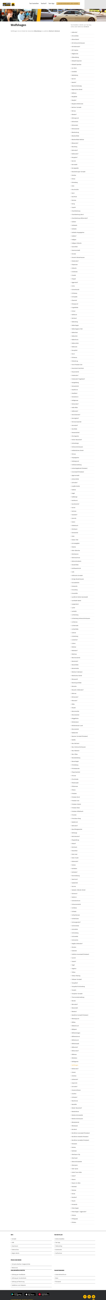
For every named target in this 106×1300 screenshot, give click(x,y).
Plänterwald (75, 783)
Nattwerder (75, 732)
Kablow (74, 489)
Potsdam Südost (76, 804)
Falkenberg (75, 322)
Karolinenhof (75, 504)
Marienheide (75, 668)
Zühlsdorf (74, 1097)
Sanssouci (74, 893)
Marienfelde (75, 665)
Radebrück (75, 822)
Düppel (74, 279)
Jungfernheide (76, 486)
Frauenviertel (75, 372)
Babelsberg (75, 75)
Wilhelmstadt (75, 1043)
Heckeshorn (75, 397)
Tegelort (74, 968)
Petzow (74, 1215)
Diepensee (75, 264)
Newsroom (15, 1267)
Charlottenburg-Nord (78, 214)
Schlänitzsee (75, 918)
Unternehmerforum (60, 1274)
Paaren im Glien (76, 1183)
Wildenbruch (75, 1026)
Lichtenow (74, 622)
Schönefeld (75, 936)
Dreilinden (75, 271)
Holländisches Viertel (77, 450)
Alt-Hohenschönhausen (78, 43)
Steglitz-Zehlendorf (77, 943)
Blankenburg (75, 132)
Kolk (73, 572)
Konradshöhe (75, 582)
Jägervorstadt (75, 475)
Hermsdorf (75, 425)
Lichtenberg (75, 615)
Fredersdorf (75, 375)
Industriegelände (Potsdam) (79, 468)
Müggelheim (75, 718)
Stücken (74, 947)
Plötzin (74, 790)
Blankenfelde (75, 136)
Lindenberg (75, 636)
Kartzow (74, 511)
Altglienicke (75, 53)
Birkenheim (75, 121)
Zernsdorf (74, 1086)
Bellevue (74, 93)
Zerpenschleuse (76, 1090)
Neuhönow (75, 1101)
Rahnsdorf (75, 825)
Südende (74, 950)
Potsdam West (76, 808)
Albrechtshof (75, 39)
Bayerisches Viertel (77, 89)
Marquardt (75, 679)
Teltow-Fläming (76, 975)
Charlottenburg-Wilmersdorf (80, 218)
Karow (73, 507)
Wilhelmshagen (76, 1033)
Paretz (73, 1193)
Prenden (74, 815)
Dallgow (74, 239)
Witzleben (74, 1058)
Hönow (74, 454)
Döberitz (74, 268)
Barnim (74, 79)
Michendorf (75, 697)
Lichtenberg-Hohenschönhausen (81, 618)
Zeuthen (74, 1093)
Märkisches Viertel (77, 675)
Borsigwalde (75, 168)
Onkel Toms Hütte (77, 1172)
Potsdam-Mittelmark (77, 811)
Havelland (74, 393)
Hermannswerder (76, 422)
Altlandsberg (37, 31)
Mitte (73, 704)
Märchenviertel (76, 657)
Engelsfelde (75, 307)
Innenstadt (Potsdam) (78, 472)
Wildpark (74, 1029)
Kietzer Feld (75, 540)
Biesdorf (74, 114)
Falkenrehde (75, 343)
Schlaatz (74, 911)
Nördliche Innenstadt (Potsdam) (81, 1133)
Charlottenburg (76, 211)
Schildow (74, 908)
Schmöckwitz (75, 925)
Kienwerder (75, 532)
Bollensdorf (75, 154)
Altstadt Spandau (76, 64)
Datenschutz (15, 1249)
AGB (13, 1242)
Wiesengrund (75, 1018)
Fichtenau (74, 357)
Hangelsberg (75, 382)
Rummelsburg (76, 875)
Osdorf (74, 1176)
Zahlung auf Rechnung (18, 1281)
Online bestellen (59, 1239)
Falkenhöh (75, 336)
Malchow (74, 654)
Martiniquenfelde (76, 682)
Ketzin (73, 522)
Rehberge (74, 833)
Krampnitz (74, 586)
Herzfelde (74, 429)
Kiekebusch (75, 525)
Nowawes (74, 1144)
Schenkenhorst (76, 900)
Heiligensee (75, 400)
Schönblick (75, 929)
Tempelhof (75, 983)
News (56, 1278)
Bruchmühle (75, 189)
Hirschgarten (75, 436)
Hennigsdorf (75, 418)
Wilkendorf (75, 1047)
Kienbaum (74, 529)
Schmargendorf (76, 922)
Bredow (74, 175)
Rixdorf (74, 843)
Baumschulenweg (77, 86)
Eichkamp (74, 293)
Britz (73, 186)
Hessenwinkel (75, 432)
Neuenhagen (75, 761)
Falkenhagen (75, 325)
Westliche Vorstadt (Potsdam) (80, 1015)
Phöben (74, 1222)
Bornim (74, 161)
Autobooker (58, 1249)
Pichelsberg (75, 765)
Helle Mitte (75, 407)
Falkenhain (75, 332)
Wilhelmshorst (76, 1036)
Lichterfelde (75, 629)
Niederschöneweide (77, 1115)
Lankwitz (74, 611)
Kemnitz (74, 518)
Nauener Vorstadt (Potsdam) (80, 736)
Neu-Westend (75, 750)
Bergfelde (74, 96)
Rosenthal (74, 850)
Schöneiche (75, 940)
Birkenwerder (75, 129)
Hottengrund (75, 461)
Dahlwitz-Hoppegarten (78, 232)
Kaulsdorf (74, 514)
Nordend (74, 1129)
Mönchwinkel (75, 715)
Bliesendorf (75, 143)
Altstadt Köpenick (77, 61)
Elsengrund (75, 304)
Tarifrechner (58, 1253)
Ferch (73, 354)
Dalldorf (74, 236)
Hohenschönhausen (77, 447)
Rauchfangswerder (77, 829)
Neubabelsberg (76, 758)
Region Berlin (15, 1253)
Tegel (73, 965)
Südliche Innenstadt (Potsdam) (80, 954)
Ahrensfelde (75, 36)
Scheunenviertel (76, 904)
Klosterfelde (75, 565)
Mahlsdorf (74, 650)
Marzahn (74, 686)
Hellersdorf (75, 411)
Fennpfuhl (74, 350)
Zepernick (74, 1083)
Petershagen (75, 1208)
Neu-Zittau (75, 754)
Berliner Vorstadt (76, 107)
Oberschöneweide (77, 1161)
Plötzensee (75, 786)
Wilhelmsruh (75, 1040)
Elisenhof (74, 300)
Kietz (73, 536)
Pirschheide (75, 779)
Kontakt (14, 1239)
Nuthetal (74, 1151)
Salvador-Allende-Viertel (78, 890)
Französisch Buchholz (78, 368)
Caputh (74, 207)
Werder (74, 1001)
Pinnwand (58, 1281)
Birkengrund (75, 118)
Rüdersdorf (75, 861)
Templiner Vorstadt (77, 993)
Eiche (73, 286)
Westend (74, 1011)
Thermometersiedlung (78, 997)
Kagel (73, 493)
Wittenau (74, 1054)
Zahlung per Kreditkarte (18, 1274)
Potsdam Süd (75, 800)
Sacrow (74, 886)
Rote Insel (74, 854)
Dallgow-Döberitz (76, 243)
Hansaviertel (75, 386)
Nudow (74, 1147)
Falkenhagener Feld (77, 329)
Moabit (74, 707)
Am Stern (74, 68)
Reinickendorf (76, 836)
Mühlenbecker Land (77, 725)
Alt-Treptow (75, 50)
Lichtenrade (75, 625)
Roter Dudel (75, 858)
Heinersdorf (75, 404)
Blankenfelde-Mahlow (78, 139)
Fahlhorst (74, 314)
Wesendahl (75, 1008)
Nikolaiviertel (75, 1122)
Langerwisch (75, 604)
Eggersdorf (75, 282)
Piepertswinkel (76, 772)
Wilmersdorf (75, 1051)
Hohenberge (75, 443)
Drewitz (74, 275)
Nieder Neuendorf (77, 1108)
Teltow (73, 972)
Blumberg (74, 146)
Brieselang (75, 182)
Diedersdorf (75, 261)
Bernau (74, 111)
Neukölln (74, 1104)
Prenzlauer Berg (76, 818)
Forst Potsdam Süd (77, 364)
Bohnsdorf (75, 150)
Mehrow (74, 693)
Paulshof (74, 1197)
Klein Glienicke (76, 550)
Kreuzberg (75, 590)
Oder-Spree (75, 1168)
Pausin (73, 1201)
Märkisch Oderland (77, 672)
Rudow (74, 865)
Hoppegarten (75, 457)
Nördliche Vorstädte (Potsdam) (80, 1140)
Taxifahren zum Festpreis (19, 1285)
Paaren (74, 1179)
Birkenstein (75, 125)
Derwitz (74, 254)
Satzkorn (74, 897)
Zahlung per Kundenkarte (19, 1278)
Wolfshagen (75, 1065)
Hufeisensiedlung (76, 464)
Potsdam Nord (76, 797)
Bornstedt (74, 164)
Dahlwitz (74, 229)
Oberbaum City (76, 1154)
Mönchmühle (75, 711)
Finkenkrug (75, 361)
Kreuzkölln (75, 593)
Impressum (15, 1246)
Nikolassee (75, 1126)
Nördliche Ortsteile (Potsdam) (80, 1136)
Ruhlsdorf (74, 872)
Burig (73, 204)
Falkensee (74, 347)
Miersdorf (74, 700)
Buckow (74, 200)
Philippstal (75, 1219)
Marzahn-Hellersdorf (77, 690)
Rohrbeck (74, 847)
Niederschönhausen (77, 1118)
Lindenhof (74, 640)
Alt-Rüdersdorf (76, 46)
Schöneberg (75, 933)
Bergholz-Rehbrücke (77, 104)
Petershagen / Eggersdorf (79, 1211)
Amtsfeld (74, 71)
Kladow (74, 547)
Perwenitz (74, 1204)
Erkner (73, 311)
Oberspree (75, 1165)
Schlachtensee (76, 915)
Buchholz (74, 196)
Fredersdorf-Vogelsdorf (78, 379)
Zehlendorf (75, 1079)
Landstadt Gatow (76, 600)
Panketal (74, 1186)
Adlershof (74, 32)
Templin (74, 990)
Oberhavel (74, 1158)
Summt (74, 958)
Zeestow (74, 1076)
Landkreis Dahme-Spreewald (80, 597)
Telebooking (58, 1246)
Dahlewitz (74, 225)
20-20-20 (86, 26)
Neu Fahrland (75, 743)
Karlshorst (75, 500)
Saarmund (75, 879)
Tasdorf (74, 961)
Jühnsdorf (74, 482)
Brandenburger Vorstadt (78, 171)
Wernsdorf (75, 1004)
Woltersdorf (75, 1068)
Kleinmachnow (76, 557)
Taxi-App (57, 1242)
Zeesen (74, 1072)
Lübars (74, 643)
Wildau (74, 1022)
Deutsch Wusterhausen (78, 257)
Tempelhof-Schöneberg (78, 986)
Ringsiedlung (75, 840)
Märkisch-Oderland (54, 31)
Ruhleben (74, 868)
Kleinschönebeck (76, 561)
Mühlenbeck (75, 722)
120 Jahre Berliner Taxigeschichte (21, 1264)
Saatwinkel (75, 883)
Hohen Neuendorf (77, 439)
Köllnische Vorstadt (77, 575)
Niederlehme (75, 1111)
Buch (73, 193)
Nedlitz (74, 740)
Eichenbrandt (75, 289)
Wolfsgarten (75, 1061)
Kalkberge (74, 497)
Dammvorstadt (76, 250)
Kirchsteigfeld (75, 543)
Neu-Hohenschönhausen (79, 747)
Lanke (73, 607)
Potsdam (74, 793)
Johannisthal (75, 479)
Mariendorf (75, 661)
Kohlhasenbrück (76, 568)
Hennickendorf (76, 414)
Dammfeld (75, 246)
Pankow (74, 1190)
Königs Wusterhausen (78, 579)
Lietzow (74, 632)
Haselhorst (75, 389)
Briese (73, 179)
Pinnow (74, 775)
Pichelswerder (76, 768)
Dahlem (74, 221)
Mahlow (74, 647)
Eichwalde (74, 297)
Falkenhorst (75, 339)
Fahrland (74, 318)
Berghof (74, 100)
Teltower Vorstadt (77, 979)
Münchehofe (75, 729)
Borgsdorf (74, 157)
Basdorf (74, 82)
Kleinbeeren (75, 554)
